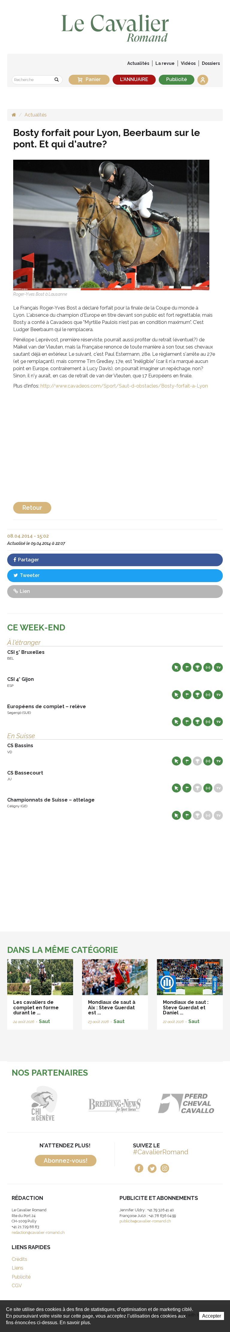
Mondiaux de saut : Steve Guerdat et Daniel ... (185, 1007)
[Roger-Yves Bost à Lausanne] (111, 225)
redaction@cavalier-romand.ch (38, 1232)
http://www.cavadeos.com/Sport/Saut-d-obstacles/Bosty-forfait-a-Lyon (124, 386)
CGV (17, 1285)
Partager (28, 560)
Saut (44, 1021)
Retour (32, 507)
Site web (176, 667)
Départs (186, 667)
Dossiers (211, 63)
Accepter (211, 1315)
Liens (17, 1268)
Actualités (138, 63)
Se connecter (202, 80)
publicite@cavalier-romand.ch (145, 1221)
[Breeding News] (78, 1103)
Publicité (176, 79)
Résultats (197, 667)
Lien (24, 591)
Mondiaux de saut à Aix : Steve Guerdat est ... (111, 1007)
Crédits (19, 1259)
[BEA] (149, 1103)
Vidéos (188, 63)
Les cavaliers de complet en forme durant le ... (36, 1007)
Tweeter (29, 575)
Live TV (218, 667)
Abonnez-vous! (65, 1160)
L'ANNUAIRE (134, 79)
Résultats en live (207, 667)
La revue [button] (165, 63)
